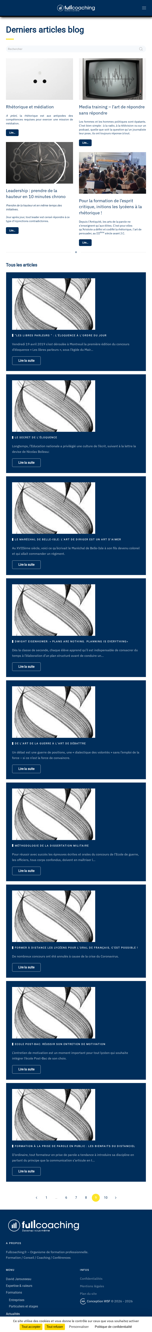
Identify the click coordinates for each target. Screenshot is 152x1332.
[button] (144, 8)
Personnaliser (79, 1326)
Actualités (13, 1314)
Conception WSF (98, 1301)
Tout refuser (55, 1326)
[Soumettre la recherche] (141, 49)
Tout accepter (31, 1326)
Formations (14, 1292)
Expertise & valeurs (19, 1286)
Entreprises (16, 1300)
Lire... (12, 132)
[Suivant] (116, 1198)
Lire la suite (26, 360)
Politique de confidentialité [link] (113, 1326)
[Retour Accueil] (76, 8)
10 (105, 1197)
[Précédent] (36, 1198)
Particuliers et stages (23, 1306)
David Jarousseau (18, 1279)
